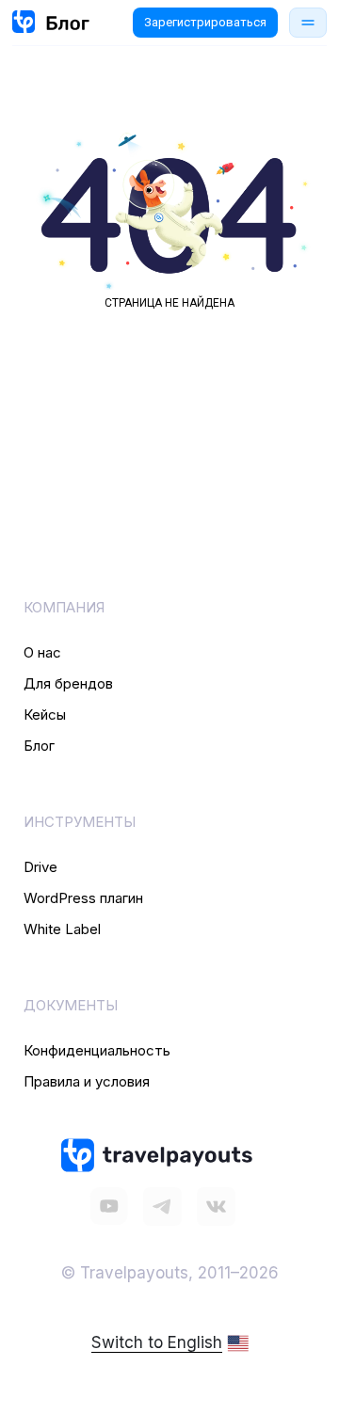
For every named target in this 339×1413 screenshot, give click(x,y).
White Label (62, 929)
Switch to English (156, 1342)
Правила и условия (87, 1081)
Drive (40, 867)
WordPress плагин (83, 898)
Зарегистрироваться (205, 22)
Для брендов (68, 683)
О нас (42, 652)
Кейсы (45, 714)
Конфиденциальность (97, 1050)
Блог (39, 745)
